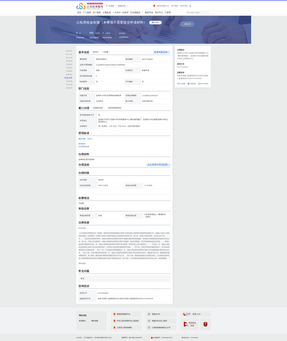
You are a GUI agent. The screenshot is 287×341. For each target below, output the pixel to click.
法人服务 (97, 12)
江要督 (168, 12)
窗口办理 (69, 58)
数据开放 (149, 12)
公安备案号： (163, 337)
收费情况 (69, 74)
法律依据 (69, 81)
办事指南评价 (123, 37)
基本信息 (69, 51)
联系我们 (82, 321)
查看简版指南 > (161, 52)
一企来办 (117, 12)
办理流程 (69, 68)
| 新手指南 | (175, 6)
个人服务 (87, 12)
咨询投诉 (69, 88)
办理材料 (69, 64)
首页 (79, 12)
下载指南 (193, 84)
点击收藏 (182, 84)
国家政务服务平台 (163, 6)
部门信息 (69, 54)
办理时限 (69, 71)
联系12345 (197, 314)
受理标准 (69, 61)
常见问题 (69, 84)
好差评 (125, 12)
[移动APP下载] (190, 5)
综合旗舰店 (135, 12)
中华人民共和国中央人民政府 (128, 321)
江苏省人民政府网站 (124, 327)
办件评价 (122, 33)
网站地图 (94, 321)
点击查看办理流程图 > (158, 164)
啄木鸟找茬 (204, 84)
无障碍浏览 (184, 6)
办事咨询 (187, 24)
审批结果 (68, 78)
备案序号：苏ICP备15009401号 (132, 337)
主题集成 (107, 12)
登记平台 (159, 12)
